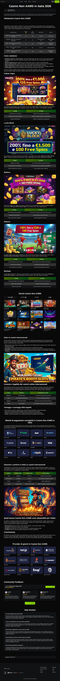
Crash (36, 297)
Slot (49, 297)
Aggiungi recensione (50, 586)
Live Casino (23, 297)
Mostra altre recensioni (30, 603)
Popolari (9, 297)
